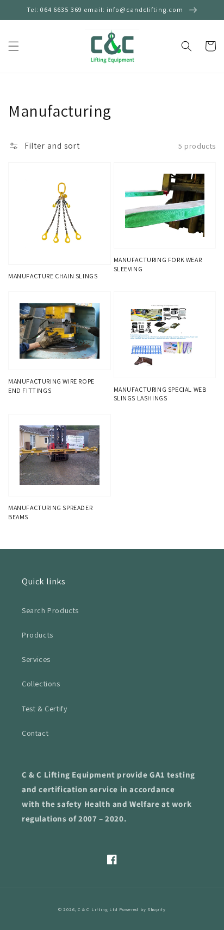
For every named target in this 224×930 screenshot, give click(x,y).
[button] (14, 46)
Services (36, 659)
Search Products (50, 610)
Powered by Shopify (142, 909)
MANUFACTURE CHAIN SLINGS (52, 276)
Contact (35, 733)
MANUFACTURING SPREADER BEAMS (50, 512)
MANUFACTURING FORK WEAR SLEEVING (158, 264)
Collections (41, 684)
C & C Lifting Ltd (98, 909)
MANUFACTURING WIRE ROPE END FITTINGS (51, 385)
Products (37, 635)
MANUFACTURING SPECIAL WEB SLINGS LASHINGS (160, 394)
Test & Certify (44, 709)
